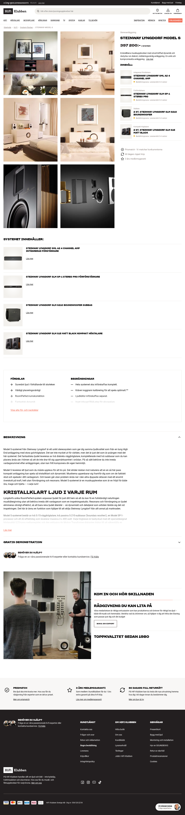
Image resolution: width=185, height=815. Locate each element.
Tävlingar (119, 751)
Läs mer (41, 3)
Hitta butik (120, 729)
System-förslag (26, 27)
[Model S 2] (87, 63)
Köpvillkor (84, 756)
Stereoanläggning (128, 32)
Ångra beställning (88, 745)
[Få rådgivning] (177, 807)
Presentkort (155, 729)
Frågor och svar (87, 735)
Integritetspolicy (87, 761)
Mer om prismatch (21, 699)
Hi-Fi (15, 27)
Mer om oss (36, 783)
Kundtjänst (155, 3)
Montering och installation (161, 740)
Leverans (84, 751)
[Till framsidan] (14, 11)
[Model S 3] (30, 130)
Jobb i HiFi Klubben (123, 756)
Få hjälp (95, 557)
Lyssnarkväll (120, 745)
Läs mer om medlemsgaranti (89, 699)
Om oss (118, 735)
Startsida (7, 27)
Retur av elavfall (157, 751)
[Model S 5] (30, 196)
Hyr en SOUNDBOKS (159, 745)
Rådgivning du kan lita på (123, 611)
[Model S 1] (30, 63)
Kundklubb (120, 740)
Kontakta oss (86, 729)
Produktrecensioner (159, 756)
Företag (178, 3)
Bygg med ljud (167, 3)
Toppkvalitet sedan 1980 (121, 622)
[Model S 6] (87, 196)
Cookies (153, 761)
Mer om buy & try (136, 699)
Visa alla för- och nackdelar (24, 410)
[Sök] (38, 11)
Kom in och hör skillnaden (124, 599)
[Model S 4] (87, 130)
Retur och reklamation (90, 740)
